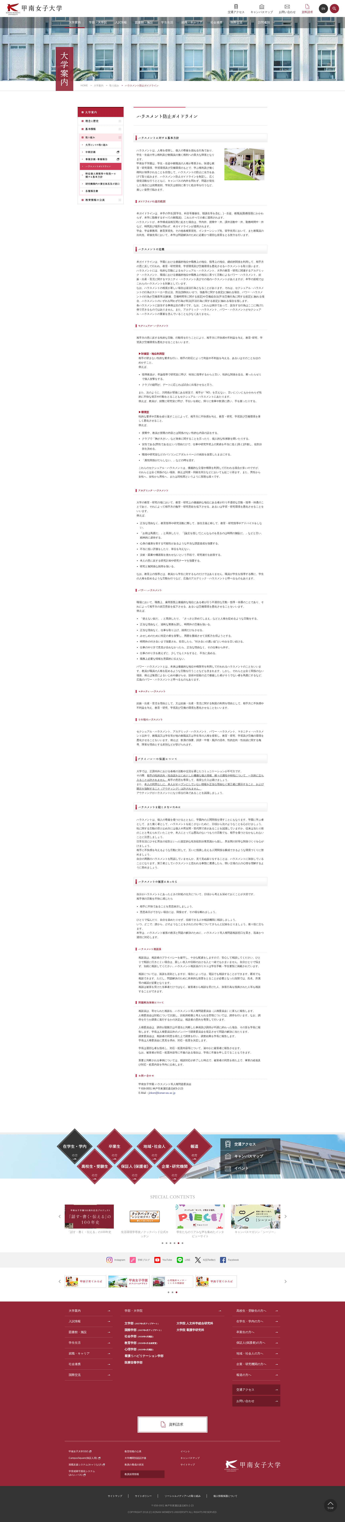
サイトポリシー (143, 1496)
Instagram (119, 1260)
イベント (185, 1451)
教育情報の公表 (133, 1451)
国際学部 (144, 1330)
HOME (84, 85)
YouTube (167, 1260)
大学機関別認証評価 (135, 1458)
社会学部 (140, 1336)
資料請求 (307, 11)
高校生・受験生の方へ (251, 1310)
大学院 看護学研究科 (190, 1330)
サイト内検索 (334, 8)
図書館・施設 (144, 22)
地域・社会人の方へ (249, 1353)
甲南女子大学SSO (78, 1451)
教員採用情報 (132, 1474)
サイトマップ (187, 1464)
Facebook (233, 1260)
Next (285, 1217)
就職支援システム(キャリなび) (85, 1464)
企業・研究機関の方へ (251, 1364)
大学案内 (75, 22)
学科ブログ (144, 1260)
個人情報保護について (225, 1496)
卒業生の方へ (245, 1332)
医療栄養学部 (134, 1362)
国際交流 (236, 22)
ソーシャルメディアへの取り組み (183, 1496)
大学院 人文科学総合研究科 (194, 1323)
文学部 (142, 1323)
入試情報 (121, 22)
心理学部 (140, 1349)
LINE (187, 1260)
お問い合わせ (287, 11)
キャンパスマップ (262, 11)
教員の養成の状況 (134, 1464)
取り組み (114, 85)
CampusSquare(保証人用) (83, 1458)
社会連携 (216, 22)
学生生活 (167, 22)
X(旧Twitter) (209, 1260)
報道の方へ (243, 1374)
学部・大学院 (98, 22)
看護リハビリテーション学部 (144, 1355)
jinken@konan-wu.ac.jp (162, 1092)
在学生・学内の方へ (249, 1321)
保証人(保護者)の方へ (250, 1342)
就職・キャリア (191, 22)
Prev (60, 1217)
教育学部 (142, 1342)
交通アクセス (236, 11)
